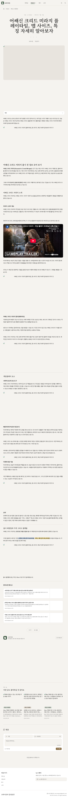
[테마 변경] (61, 2)
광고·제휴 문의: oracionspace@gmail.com (58, 793)
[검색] (65, 2)
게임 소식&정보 (14, 9)
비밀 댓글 (8, 748)
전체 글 (26, 3)
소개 (44, 3)
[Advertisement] (34, 94)
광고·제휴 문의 (59, 637)
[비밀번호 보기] (60, 736)
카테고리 (33, 3)
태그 (40, 3)
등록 (59, 748)
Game (7, 9)
